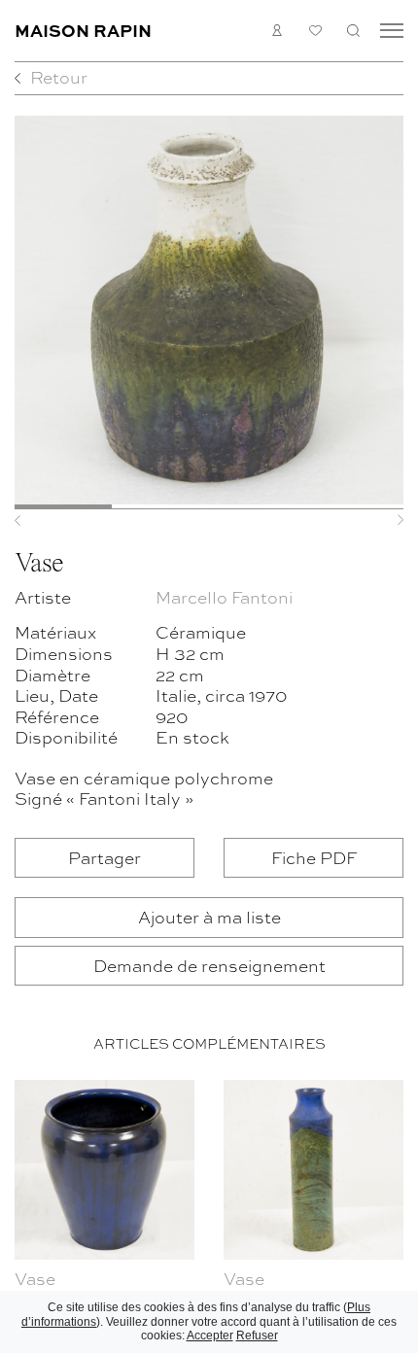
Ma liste (315, 30)
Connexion (277, 30)
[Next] (374, 520)
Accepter (210, 1335)
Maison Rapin (83, 29)
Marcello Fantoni (224, 596)
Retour (58, 76)
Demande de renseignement (209, 965)
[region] (209, 1212)
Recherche (353, 30)
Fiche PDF (314, 857)
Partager (104, 857)
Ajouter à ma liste (209, 916)
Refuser (257, 1335)
